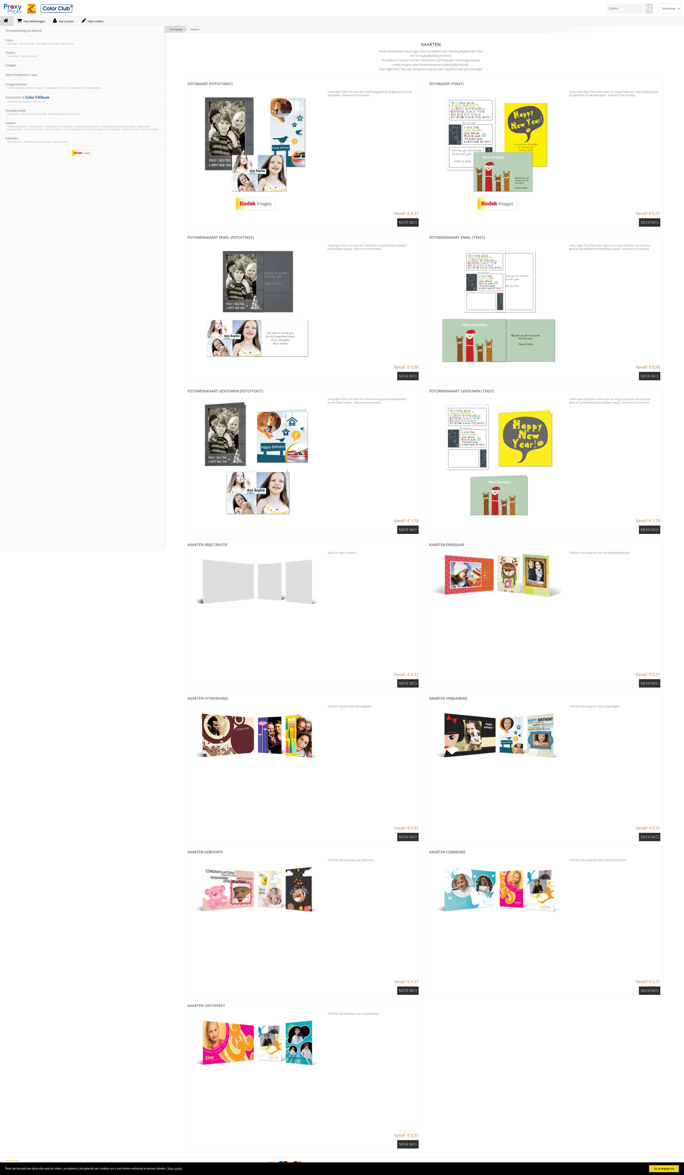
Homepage (176, 29)
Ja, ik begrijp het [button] (664, 1168)
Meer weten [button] (174, 1168)
